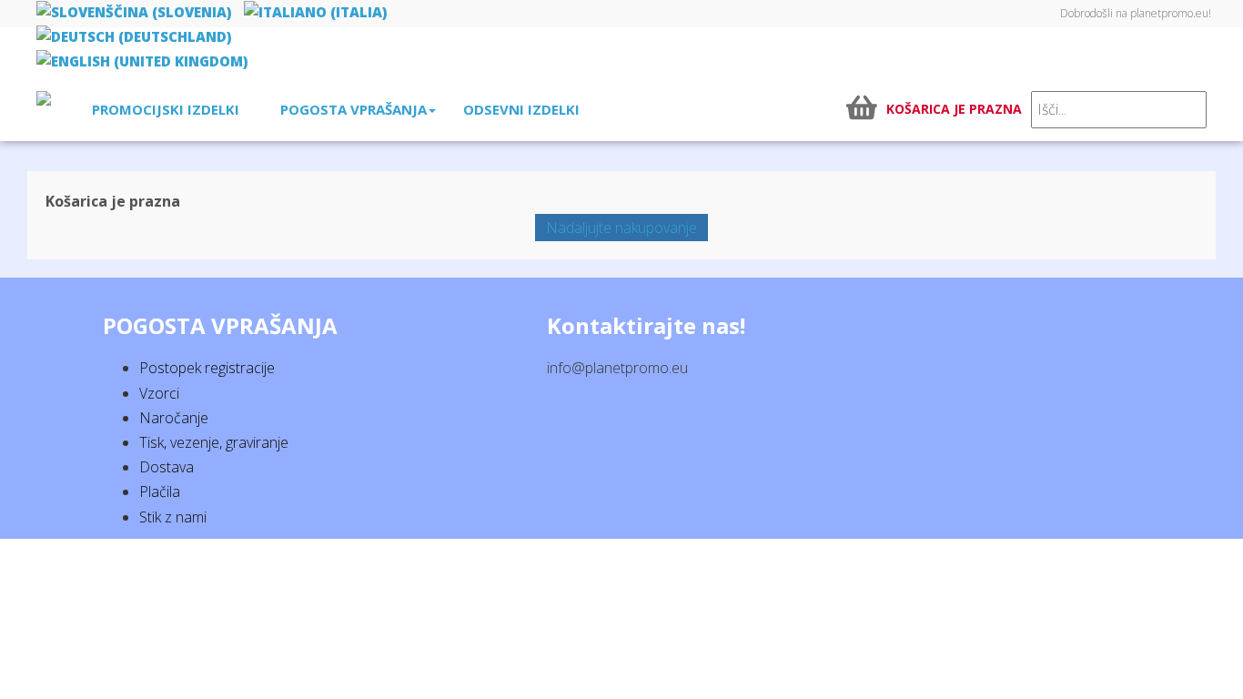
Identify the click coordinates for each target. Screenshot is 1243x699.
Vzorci (159, 393)
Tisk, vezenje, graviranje (213, 442)
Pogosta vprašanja (353, 109)
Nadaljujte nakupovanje (621, 228)
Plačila (159, 491)
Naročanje (173, 418)
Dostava (166, 467)
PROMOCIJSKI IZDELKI (165, 109)
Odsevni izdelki (521, 109)
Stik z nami (173, 517)
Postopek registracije (207, 368)
